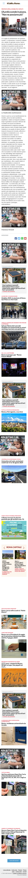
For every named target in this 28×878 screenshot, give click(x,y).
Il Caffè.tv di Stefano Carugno (20, 873)
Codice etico (14, 870)
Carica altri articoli (14, 860)
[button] (4, 548)
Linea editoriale (7, 870)
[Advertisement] (14, 500)
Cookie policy (19, 871)
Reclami (20, 870)
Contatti (25, 871)
